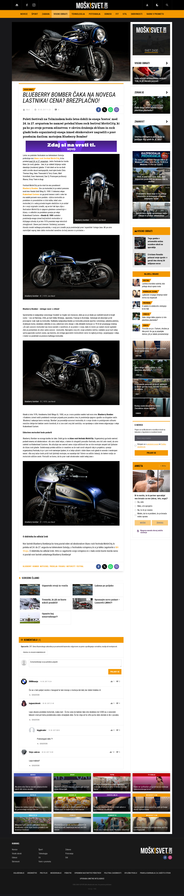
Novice (24, 14)
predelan (53, 566)
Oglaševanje (18, 873)
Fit (117, 14)
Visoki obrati (60, 14)
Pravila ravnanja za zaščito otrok (155, 873)
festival (79, 566)
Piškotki (67, 873)
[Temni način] (157, 5)
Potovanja (94, 14)
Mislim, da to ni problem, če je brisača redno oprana (152, 515)
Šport (35, 14)
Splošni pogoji (130, 873)
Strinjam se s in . (151, 445)
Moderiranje (55, 873)
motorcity (70, 566)
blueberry (27, 566)
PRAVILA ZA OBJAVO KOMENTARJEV (34, 652)
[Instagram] (34, 5)
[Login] (147, 5)
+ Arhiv (163, 466)
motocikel (44, 566)
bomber (36, 566)
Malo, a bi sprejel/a (144, 506)
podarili (61, 566)
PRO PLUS (43, 873)
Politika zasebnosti (112, 873)
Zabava (46, 14)
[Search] (167, 5)
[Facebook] (27, 5)
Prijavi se (114, 672)
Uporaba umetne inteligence (92, 879)
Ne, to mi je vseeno (145, 510)
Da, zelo (140, 502)
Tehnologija (78, 14)
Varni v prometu (155, 14)
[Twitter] (104, 109)
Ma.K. (28, 110)
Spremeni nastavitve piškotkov (87, 873)
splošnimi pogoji (153, 444)
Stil (125, 14)
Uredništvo (32, 873)
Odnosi (108, 14)
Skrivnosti (136, 14)
